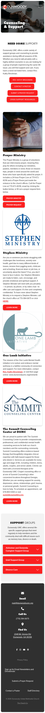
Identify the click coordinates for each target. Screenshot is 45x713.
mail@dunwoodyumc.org (22, 603)
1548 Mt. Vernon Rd (22, 635)
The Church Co (22, 703)
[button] (40, 6)
